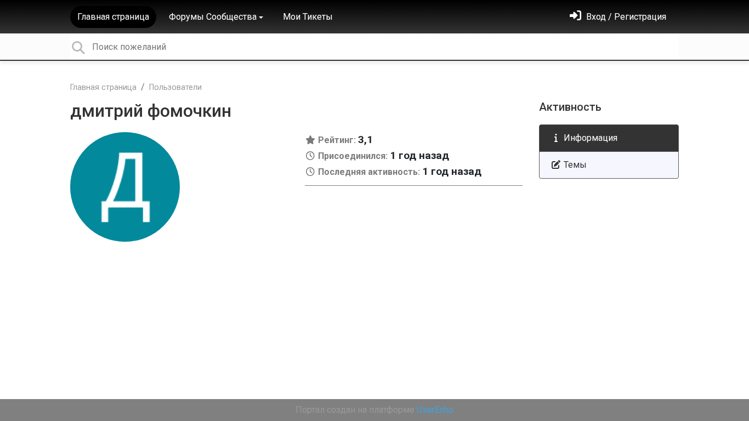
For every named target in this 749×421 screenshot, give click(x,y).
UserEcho (435, 410)
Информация (589, 138)
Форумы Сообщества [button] (213, 17)
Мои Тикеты (308, 17)
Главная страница (113, 17)
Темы (574, 165)
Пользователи (175, 87)
